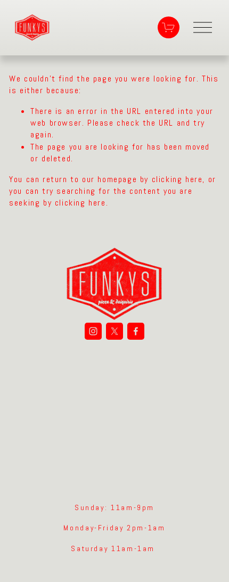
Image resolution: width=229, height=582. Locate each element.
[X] (114, 331)
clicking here (177, 179)
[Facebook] (135, 331)
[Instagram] (93, 331)
